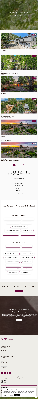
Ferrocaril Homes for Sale (26, 261)
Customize (11, 395)
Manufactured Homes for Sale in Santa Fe (11, 234)
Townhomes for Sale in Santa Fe (13, 222)
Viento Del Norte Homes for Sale (27, 257)
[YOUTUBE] (8, 373)
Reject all (5, 395)
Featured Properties (5, 364)
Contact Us (3, 369)
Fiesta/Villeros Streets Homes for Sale (11, 253)
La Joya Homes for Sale (27, 268)
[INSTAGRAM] (5, 373)
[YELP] (10, 373)
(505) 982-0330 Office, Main (5, 346)
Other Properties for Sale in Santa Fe (27, 234)
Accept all (17, 395)
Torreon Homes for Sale (27, 246)
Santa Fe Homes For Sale (19, 176)
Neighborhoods (4, 365)
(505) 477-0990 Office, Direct (5, 345)
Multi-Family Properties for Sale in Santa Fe (19, 226)
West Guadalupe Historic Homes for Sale (11, 257)
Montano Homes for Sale (13, 272)
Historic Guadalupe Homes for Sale (13, 261)
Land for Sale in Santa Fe (26, 222)
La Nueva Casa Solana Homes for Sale (13, 246)
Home (2, 360)
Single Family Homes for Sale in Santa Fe (12, 230)
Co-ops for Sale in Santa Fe (27, 230)
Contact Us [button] (19, 320)
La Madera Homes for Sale (26, 249)
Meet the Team (4, 362)
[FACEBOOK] (2, 373)
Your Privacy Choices (19, 397)
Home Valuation (19, 291)
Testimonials (3, 367)
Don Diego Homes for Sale (25, 272)
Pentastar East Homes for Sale (13, 249)
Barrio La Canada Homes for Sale (27, 253)
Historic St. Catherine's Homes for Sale (13, 268)
